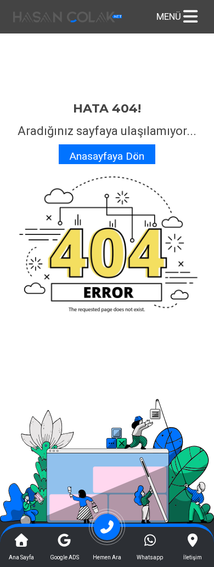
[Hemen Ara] (107, 531)
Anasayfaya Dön (107, 156)
